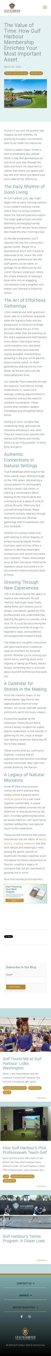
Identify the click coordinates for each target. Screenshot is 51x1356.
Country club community (16, 73)
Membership (36, 73)
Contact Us (24, 1283)
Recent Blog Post (24, 1307)
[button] (45, 7)
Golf (6, 1176)
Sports (7, 1092)
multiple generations (16, 799)
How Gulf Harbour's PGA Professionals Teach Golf (25, 1150)
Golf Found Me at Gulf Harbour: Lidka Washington (22, 1063)
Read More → (42, 1098)
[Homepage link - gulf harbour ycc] (25, 1338)
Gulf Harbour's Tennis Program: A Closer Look (24, 1238)
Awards (24, 1295)
